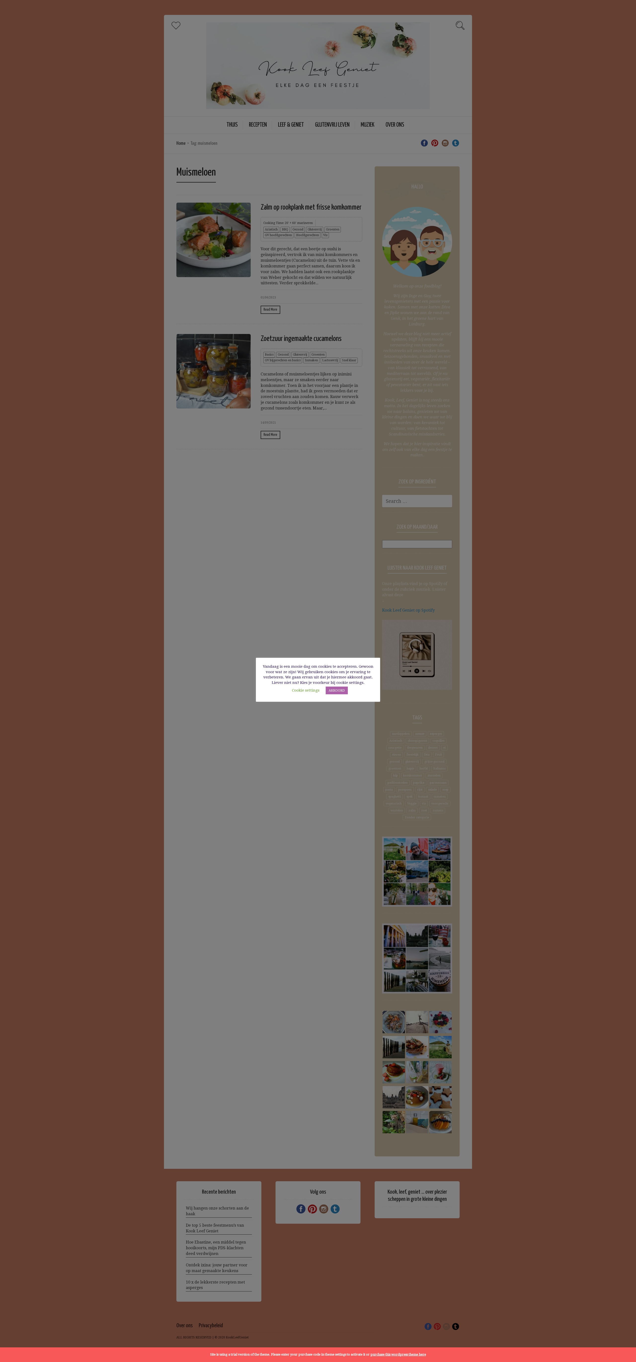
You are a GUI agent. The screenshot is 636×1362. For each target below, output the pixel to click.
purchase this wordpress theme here (398, 1354)
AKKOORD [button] (337, 690)
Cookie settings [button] (305, 690)
